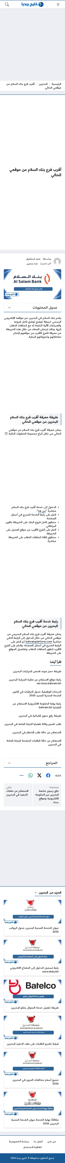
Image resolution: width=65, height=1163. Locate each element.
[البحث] (7, 4)
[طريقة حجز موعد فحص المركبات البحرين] (32, 671)
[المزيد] (21, 775)
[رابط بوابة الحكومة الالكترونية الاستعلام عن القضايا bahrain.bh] (32, 705)
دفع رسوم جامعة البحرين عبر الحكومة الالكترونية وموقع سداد (47, 796)
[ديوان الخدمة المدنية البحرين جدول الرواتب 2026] (32, 918)
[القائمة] (58, 4)
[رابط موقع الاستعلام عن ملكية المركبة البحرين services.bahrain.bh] (32, 681)
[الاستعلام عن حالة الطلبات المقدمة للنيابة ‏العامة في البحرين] (32, 742)
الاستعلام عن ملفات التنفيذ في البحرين (17, 792)
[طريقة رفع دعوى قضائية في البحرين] (32, 716)
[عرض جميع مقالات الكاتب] (57, 261)
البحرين (43, 83)
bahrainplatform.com (39, 641)
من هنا (42, 510)
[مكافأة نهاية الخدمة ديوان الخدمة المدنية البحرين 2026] (32, 1110)
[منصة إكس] (39, 775)
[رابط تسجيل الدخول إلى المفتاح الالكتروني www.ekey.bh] (32, 958)
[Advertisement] (32, 44)
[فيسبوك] (48, 775)
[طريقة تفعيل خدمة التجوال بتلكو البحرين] (32, 996)
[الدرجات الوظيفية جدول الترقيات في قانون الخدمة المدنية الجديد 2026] (32, 693)
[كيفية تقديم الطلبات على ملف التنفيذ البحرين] (32, 1032)
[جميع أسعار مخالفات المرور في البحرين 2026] (32, 1070)
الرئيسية (56, 83)
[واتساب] (30, 775)
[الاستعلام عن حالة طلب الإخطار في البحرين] (32, 732)
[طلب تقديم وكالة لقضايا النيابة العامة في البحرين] (32, 724)
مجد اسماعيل (33, 258)
